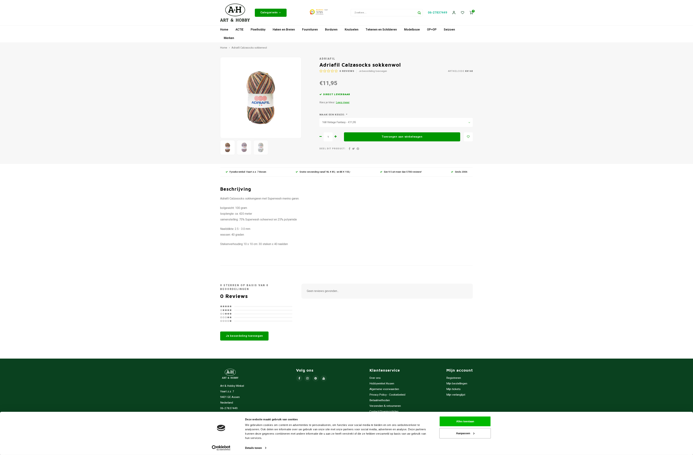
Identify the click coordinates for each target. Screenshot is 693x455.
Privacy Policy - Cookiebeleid (387, 395)
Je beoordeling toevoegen (373, 71)
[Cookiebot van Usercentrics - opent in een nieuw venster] (221, 448)
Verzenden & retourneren (385, 406)
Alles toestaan (465, 421)
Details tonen (253, 447)
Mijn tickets (453, 389)
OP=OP (432, 29)
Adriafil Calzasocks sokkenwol (249, 48)
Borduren (331, 29)
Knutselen (351, 29)
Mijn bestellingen (456, 384)
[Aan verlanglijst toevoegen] (468, 136)
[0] (471, 13)
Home (224, 29)
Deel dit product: (332, 148)
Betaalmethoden (379, 400)
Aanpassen (463, 433)
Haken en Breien (284, 29)
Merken (229, 38)
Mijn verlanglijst (455, 395)
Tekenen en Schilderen (381, 29)
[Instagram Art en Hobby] (307, 378)
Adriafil (327, 59)
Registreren (453, 378)
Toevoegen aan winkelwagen (402, 137)
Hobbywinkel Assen (381, 384)
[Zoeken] (419, 12)
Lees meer (343, 102)
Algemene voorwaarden (384, 389)
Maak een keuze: (333, 114)
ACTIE (239, 29)
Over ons (375, 378)
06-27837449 (437, 12)
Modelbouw (412, 29)
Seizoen (449, 29)
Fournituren (310, 29)
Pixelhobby (258, 29)
